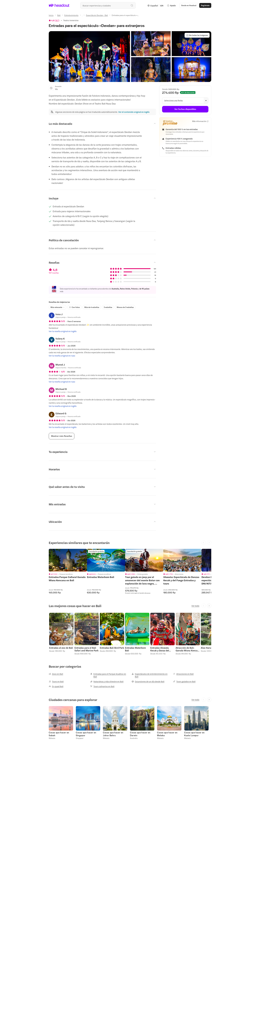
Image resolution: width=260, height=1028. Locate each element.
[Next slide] (209, 606)
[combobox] (107, 5)
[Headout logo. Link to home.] (59, 5)
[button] (89, 56)
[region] (68, 560)
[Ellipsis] (82, 16)
